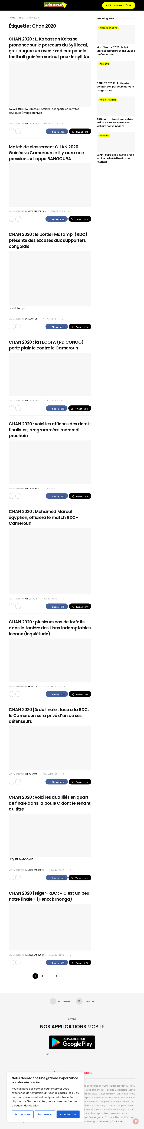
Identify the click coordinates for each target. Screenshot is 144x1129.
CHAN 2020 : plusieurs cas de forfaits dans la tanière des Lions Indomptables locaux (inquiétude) (50, 628)
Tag (21, 17)
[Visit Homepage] (57, 5)
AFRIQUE (104, 63)
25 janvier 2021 (56, 955)
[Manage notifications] (136, 1121)
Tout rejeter (45, 1114)
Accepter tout (68, 1114)
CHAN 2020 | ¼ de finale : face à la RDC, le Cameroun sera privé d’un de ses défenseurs (49, 715)
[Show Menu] (10, 5)
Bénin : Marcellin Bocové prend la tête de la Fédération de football (115, 158)
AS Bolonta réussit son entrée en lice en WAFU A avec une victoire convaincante (115, 122)
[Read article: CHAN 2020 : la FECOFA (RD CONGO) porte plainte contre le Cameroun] (50, 374)
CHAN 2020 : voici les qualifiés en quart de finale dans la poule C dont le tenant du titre (50, 803)
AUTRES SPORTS (108, 28)
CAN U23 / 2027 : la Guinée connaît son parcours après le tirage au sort (115, 87)
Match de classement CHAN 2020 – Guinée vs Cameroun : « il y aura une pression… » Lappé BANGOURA (46, 153)
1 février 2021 (48, 488)
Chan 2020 (33, 17)
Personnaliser (23, 1114)
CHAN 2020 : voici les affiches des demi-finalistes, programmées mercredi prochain (50, 430)
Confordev (117, 1121)
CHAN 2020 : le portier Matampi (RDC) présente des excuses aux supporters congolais (48, 240)
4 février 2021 (49, 319)
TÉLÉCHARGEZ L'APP (119, 5)
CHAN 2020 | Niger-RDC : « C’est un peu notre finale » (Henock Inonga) (49, 896)
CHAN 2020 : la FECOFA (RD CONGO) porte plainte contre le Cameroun (46, 345)
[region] (45, 1097)
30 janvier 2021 (49, 599)
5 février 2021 (56, 211)
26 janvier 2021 (56, 870)
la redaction (31, 319)
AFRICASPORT (31, 123)
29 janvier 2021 (50, 686)
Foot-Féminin (108, 99)
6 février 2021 (49, 123)
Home (12, 17)
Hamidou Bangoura (34, 211)
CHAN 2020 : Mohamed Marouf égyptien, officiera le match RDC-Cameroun (43, 517)
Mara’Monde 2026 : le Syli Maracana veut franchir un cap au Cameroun (116, 51)
